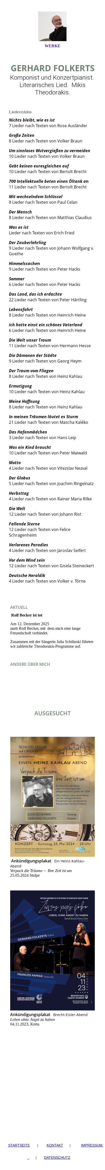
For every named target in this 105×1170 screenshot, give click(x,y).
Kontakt (55, 1145)
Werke (52, 46)
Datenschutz (57, 1157)
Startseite (19, 1145)
